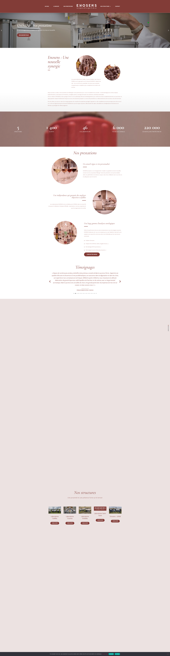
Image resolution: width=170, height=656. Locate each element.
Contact (117, 6)
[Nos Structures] (168, 329)
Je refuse (117, 653)
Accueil (47, 6)
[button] (1, 30)
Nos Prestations (68, 6)
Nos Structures (104, 6)
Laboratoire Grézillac (85, 517)
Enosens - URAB (115, 516)
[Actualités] (168, 330)
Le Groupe (56, 6)
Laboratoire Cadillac (55, 517)
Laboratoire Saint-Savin (100, 514)
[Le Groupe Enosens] (168, 326)
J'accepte (111, 653)
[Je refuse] (168, 654)
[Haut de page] (168, 325)
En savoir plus (24, 35)
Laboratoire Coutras (70, 517)
